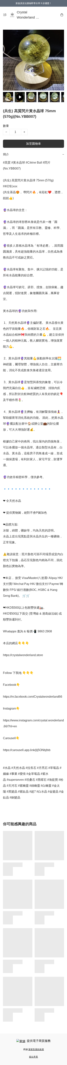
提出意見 (33, 1057)
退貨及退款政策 (36, 1049)
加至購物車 (33, 143)
